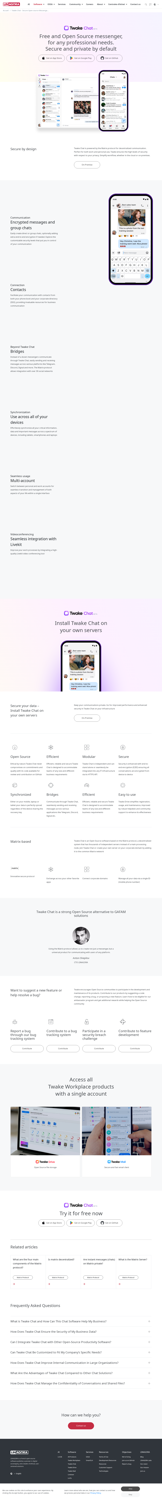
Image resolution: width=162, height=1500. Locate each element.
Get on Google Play (83, 58)
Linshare (71, 1474)
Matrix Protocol (23, 1277)
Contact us (135, 4)
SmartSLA (89, 1460)
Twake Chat (72, 1464)
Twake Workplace (74, 1460)
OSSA (50, 4)
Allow (130, 1489)
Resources (102, 1464)
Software (38, 4)
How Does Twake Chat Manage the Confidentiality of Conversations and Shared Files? (67, 1383)
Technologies (103, 1471)
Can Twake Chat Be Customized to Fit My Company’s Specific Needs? (56, 1352)
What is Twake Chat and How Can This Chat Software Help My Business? (58, 1321)
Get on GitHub (111, 58)
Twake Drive (72, 1467)
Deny (130, 1495)
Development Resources (107, 1460)
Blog (141, 1457)
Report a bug (126, 1464)
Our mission (144, 1467)
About (100, 4)
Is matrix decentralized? (61, 1259)
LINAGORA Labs (146, 1460)
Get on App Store (54, 58)
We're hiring (126, 1457)
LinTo (70, 1478)
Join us (142, 1471)
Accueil (6, 10)
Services (62, 4)
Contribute (27, 1048)
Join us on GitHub (128, 1460)
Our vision (144, 1464)
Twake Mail (72, 1471)
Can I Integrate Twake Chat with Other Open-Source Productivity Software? (60, 1342)
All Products (72, 1457)
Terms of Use (103, 1457)
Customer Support (105, 1467)
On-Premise (87, 164)
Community (75, 4)
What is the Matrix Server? (132, 1259)
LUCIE (60, 1457)
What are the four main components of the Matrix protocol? (27, 1263)
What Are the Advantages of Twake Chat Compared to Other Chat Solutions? (61, 1373)
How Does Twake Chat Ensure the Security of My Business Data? (53, 1331)
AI (29, 4)
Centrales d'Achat (116, 4)
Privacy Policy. (95, 1493)
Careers (89, 4)
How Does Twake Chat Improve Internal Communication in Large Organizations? (64, 1363)
